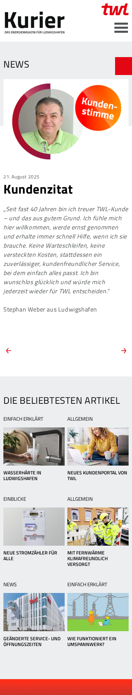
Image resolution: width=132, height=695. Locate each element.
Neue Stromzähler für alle (30, 555)
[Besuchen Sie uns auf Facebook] (49, 687)
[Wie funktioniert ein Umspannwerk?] (98, 612)
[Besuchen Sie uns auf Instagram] (83, 687)
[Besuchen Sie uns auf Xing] (72, 687)
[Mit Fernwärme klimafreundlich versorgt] (98, 526)
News (10, 584)
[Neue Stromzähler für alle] (34, 526)
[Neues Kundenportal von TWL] (98, 446)
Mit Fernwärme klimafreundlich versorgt (87, 558)
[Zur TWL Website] (115, 9)
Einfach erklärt (23, 419)
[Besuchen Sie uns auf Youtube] (61, 687)
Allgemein (80, 419)
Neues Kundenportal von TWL (97, 475)
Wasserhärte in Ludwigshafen (22, 475)
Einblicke (14, 499)
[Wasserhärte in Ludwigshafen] (34, 446)
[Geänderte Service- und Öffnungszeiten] (34, 612)
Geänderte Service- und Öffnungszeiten (32, 641)
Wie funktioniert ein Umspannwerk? (91, 641)
